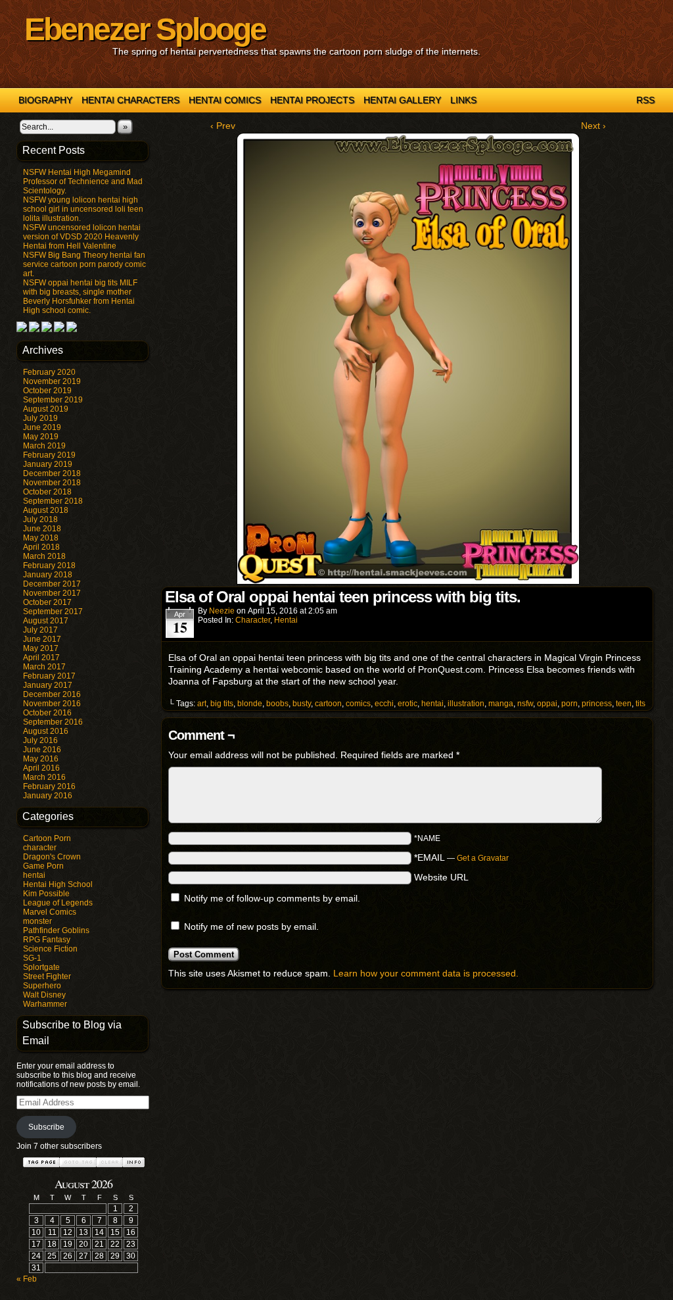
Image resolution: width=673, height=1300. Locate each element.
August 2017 (45, 620)
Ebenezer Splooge (145, 29)
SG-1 (32, 958)
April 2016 (41, 768)
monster (37, 921)
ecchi (384, 703)
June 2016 (42, 749)
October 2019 (47, 390)
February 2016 (49, 786)
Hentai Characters (130, 100)
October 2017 (47, 602)
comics (358, 703)
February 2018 (49, 565)
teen (624, 703)
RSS (645, 100)
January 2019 (47, 464)
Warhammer (45, 1004)
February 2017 (49, 676)
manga (500, 703)
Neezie (222, 610)
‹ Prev (222, 125)
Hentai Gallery (402, 100)
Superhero (42, 985)
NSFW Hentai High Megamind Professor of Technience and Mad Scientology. (83, 181)
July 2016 (40, 740)
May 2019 (40, 436)
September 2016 (53, 722)
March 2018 (44, 556)
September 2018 (53, 501)
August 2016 (45, 731)
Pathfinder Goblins (56, 930)
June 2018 (42, 528)
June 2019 (42, 427)
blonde (249, 703)
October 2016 (47, 712)
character (40, 847)
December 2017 (52, 584)
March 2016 (44, 777)
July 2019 (40, 418)
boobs (277, 703)
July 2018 (40, 519)
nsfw (525, 703)
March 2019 (44, 445)
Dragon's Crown (52, 856)
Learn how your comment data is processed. (426, 973)
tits (640, 703)
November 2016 (52, 703)
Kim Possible (46, 893)
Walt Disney (44, 994)
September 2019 (53, 399)
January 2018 (47, 574)
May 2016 (40, 758)
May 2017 (40, 648)
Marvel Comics (49, 912)
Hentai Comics (225, 100)
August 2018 (45, 510)
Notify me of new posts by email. (251, 926)
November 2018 (52, 482)
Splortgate (41, 967)
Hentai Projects (312, 100)
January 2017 (47, 685)
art (201, 703)
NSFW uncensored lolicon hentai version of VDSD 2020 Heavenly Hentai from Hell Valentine (82, 237)
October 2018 (47, 491)
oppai (547, 703)
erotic (407, 703)
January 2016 (47, 795)
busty (301, 703)
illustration (466, 703)
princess (597, 703)
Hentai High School (58, 884)
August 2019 (45, 409)
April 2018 (41, 547)
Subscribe (46, 1127)
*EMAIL (461, 857)
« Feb (26, 1279)
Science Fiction (50, 948)
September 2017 (53, 611)
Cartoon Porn (47, 838)
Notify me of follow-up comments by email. (272, 898)
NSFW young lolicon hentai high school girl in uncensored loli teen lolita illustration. (83, 209)
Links (463, 100)
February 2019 (49, 455)
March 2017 (44, 666)
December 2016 (52, 694)
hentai (34, 875)
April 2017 (41, 657)
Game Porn (43, 866)
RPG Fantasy (46, 939)
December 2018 (52, 473)
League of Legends (58, 902)
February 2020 (49, 372)
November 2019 (52, 381)
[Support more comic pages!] (21, 329)
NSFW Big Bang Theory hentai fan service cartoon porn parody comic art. (84, 264)
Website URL (441, 877)
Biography (45, 100)
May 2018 (40, 537)
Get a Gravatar (483, 858)
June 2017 (42, 639)
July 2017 (40, 630)
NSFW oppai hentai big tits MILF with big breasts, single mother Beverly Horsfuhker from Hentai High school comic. (80, 296)
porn (569, 703)
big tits (221, 703)
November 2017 (52, 593)
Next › (593, 125)
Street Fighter (47, 976)
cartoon (328, 703)
